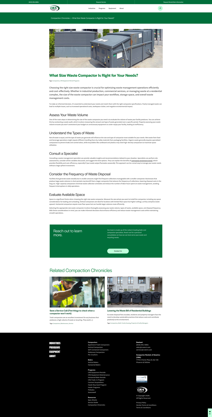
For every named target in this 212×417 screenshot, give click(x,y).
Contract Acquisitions (96, 382)
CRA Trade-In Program (96, 380)
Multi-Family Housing (124, 323)
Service (71, 323)
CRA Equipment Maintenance (99, 375)
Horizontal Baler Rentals (97, 377)
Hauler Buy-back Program (97, 385)
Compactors (56, 81)
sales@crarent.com (143, 347)
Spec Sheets (92, 400)
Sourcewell (92, 392)
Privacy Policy (141, 402)
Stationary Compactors (96, 352)
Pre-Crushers (93, 354)
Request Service (101, 2)
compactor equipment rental (141, 160)
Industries (91, 8)
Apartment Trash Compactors (98, 344)
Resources (92, 397)
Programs (102, 8)
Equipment (112, 8)
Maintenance (64, 323)
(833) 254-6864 (34, 2)
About (122, 8)
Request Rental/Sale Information (173, 2)
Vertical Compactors (95, 347)
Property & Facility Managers (139, 323)
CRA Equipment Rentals (97, 372)
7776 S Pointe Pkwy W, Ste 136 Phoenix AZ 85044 (148, 358)
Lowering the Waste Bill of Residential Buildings (129, 310)
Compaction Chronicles (60, 18)
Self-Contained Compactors (98, 349)
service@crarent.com (144, 349)
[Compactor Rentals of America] (54, 8)
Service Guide (93, 402)
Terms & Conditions (143, 407)
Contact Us (118, 251)
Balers (90, 360)
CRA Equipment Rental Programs (69, 81)
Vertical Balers (93, 362)
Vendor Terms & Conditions (146, 405)
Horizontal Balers (94, 364)
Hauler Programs (94, 387)
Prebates (91, 390)
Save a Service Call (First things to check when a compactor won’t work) (72, 312)
